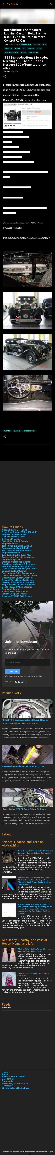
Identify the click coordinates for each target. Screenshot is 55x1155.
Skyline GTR (33, 52)
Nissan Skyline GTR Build (14, 530)
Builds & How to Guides (13, 1077)
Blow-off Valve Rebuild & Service (18, 580)
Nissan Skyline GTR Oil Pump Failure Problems (24, 809)
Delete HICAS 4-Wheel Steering (17, 587)
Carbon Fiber (26, 44)
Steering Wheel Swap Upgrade (16, 562)
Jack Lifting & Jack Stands (15, 541)
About (5, 1074)
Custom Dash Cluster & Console (18, 578)
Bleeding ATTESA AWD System (17, 596)
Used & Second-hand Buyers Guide (19, 569)
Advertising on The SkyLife (15, 1083)
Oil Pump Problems (11, 539)
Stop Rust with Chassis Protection (18, 585)
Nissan (17, 48)
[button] (4, 76)
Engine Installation (11, 553)
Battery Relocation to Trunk (15, 591)
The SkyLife (12, 4)
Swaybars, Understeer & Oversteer (18, 564)
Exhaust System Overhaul (14, 571)
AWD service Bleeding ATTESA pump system (23, 766)
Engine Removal (10, 544)
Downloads (7, 1081)
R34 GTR (31, 48)
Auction (7, 431)
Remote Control (11, 52)
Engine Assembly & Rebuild (15, 548)
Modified (8, 48)
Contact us (7, 1086)
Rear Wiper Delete (10, 589)
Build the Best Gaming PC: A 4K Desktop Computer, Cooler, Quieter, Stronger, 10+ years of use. (35, 853)
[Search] (51, 4)
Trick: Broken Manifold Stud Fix (17, 550)
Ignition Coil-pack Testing (14, 594)
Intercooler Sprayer (11, 559)
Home (5, 1072)
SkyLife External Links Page (15, 1088)
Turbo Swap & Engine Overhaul (17, 546)
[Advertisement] (27, 494)
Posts (8, 1007)
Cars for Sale (8, 1079)
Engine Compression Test (14, 534)
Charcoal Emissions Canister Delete (19, 575)
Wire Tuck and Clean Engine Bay (18, 566)
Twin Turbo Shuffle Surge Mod (16, 555)
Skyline (23, 52)
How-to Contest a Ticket (13, 537)
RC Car (39, 48)
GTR (44, 44)
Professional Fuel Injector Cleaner (18, 557)
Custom (37, 44)
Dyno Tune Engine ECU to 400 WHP (19, 532)
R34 (24, 48)
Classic (17, 431)
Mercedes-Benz (29, 431)
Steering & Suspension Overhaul (18, 582)
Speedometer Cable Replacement (18, 573)
